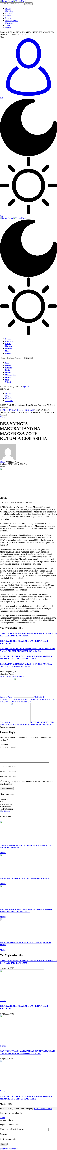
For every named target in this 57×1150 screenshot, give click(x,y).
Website (3, 776)
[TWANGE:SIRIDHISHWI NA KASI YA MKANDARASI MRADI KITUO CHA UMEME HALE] (22, 1088)
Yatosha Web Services (43, 1108)
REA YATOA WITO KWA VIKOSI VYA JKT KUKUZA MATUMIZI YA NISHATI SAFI (26, 665)
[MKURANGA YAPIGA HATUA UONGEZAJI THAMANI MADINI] (10, 873)
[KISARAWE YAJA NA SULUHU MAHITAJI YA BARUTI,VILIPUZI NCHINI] (10, 937)
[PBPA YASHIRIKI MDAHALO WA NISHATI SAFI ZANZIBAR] (22, 998)
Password (4, 1134)
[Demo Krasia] (13, 1)
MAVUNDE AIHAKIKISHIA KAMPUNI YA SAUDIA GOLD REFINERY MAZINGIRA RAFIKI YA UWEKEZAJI (27, 910)
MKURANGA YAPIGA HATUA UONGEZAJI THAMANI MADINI (24, 878)
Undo (2, 1117)
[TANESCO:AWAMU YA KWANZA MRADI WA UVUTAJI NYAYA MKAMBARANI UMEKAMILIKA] (22, 1043)
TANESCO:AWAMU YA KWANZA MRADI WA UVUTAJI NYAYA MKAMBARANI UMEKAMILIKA (27, 649)
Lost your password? (8, 1149)
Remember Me (9, 1139)
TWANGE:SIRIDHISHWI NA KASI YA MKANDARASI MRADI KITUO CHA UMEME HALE (26, 657)
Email (3, 771)
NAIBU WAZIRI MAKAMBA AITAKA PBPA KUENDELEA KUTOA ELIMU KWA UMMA (28, 634)
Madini (3, 852)
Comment (5, 744)
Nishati (3, 417)
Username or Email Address (11, 1129)
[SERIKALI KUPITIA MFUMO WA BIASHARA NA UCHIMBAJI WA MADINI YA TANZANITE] (10, 840)
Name (3, 766)
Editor (2, 462)
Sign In (26, 386)
